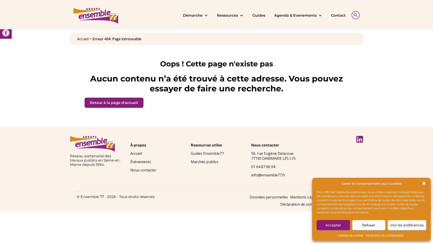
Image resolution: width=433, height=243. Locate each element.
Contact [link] (338, 15)
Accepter (333, 225)
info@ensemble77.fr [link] (268, 175)
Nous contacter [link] (143, 170)
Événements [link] (140, 161)
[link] (6, 33)
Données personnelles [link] (269, 197)
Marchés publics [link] (204, 161)
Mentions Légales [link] (305, 197)
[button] (424, 183)
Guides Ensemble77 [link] (207, 153)
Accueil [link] (83, 38)
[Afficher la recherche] (354, 14)
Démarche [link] (193, 15)
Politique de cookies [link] (350, 235)
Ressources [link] (227, 15)
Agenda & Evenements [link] (295, 15)
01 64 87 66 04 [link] (263, 166)
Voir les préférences (407, 225)
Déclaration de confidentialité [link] (384, 235)
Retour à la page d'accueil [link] (114, 103)
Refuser (368, 225)
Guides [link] (258, 15)
